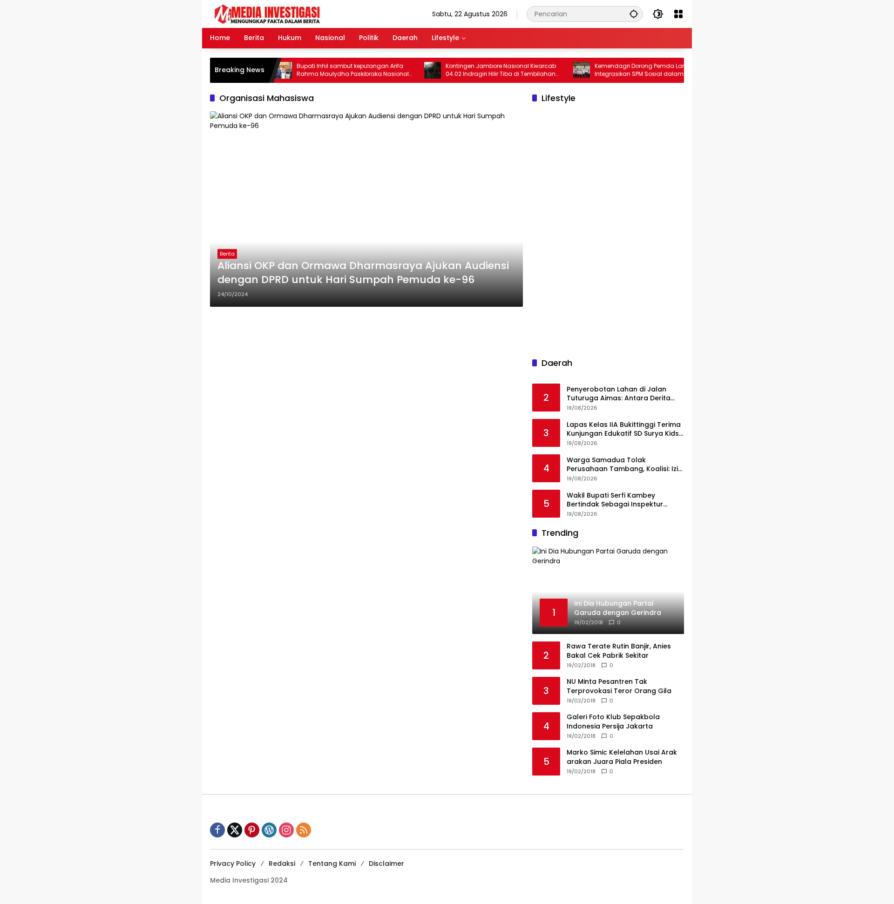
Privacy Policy (233, 863)
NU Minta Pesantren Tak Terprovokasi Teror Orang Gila (619, 686)
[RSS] (303, 830)
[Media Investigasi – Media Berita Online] (291, 13)
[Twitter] (234, 830)
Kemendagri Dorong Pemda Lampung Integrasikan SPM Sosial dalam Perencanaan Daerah (632, 70)
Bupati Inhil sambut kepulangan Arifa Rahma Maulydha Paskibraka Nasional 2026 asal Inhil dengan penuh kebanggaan (336, 70)
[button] (633, 13)
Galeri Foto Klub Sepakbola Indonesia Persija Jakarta (613, 722)
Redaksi (282, 863)
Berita (227, 253)
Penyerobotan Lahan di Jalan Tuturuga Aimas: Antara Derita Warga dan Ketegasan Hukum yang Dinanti (618, 394)
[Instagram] (286, 830)
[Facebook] (217, 830)
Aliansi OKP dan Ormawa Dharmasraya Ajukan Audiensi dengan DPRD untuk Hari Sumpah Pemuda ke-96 (363, 273)
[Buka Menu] (678, 14)
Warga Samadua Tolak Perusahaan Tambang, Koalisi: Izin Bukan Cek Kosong (624, 465)
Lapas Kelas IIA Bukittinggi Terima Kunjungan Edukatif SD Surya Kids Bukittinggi (624, 429)
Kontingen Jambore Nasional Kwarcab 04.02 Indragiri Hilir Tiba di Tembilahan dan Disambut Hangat (484, 70)
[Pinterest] (251, 830)
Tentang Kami (332, 863)
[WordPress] (269, 830)
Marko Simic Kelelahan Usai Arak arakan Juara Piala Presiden (622, 757)
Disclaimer (386, 863)
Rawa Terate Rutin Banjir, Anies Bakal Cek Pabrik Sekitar (619, 651)
